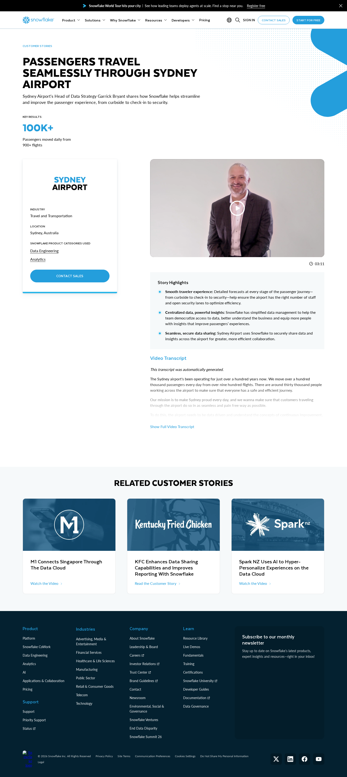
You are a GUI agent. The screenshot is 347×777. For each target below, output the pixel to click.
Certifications (193, 672)
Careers (135, 655)
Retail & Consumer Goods (95, 686)
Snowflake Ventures (144, 720)
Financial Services (89, 652)
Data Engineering (35, 655)
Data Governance (196, 706)
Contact (135, 689)
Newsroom (138, 698)
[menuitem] (71, 20)
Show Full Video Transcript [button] (172, 426)
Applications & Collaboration (43, 681)
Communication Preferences (152, 756)
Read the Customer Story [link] (155, 583)
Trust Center (138, 672)
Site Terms (124, 756)
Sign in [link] (249, 20)
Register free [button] (256, 6)
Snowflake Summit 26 (146, 737)
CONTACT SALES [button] (274, 20)
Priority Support (34, 720)
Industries (85, 629)
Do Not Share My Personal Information (224, 756)
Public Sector (85, 678)
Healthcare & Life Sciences (95, 661)
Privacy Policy (104, 756)
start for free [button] (308, 20)
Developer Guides (196, 689)
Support (28, 711)
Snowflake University (198, 681)
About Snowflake (142, 638)
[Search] (237, 20)
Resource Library (195, 638)
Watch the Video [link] (44, 583)
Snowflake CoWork (37, 647)
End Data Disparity (143, 728)
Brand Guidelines (142, 681)
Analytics (29, 664)
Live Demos (191, 647)
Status (27, 728)
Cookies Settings (185, 756)
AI (24, 672)
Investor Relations (143, 664)
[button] (340, 5)
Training (188, 664)
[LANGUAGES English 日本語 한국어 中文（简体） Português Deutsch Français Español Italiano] (230, 20)
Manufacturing (86, 669)
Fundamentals (193, 655)
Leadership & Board (144, 647)
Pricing (27, 689)
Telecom (82, 695)
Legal (41, 762)
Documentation (194, 698)
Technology (84, 703)
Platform (29, 638)
